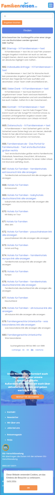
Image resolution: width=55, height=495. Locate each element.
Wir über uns (13, 422)
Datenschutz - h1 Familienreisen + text (28, 125)
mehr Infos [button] (11, 481)
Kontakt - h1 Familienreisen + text (26, 107)
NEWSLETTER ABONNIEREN (27, 396)
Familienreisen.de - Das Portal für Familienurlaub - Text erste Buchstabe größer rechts (23, 147)
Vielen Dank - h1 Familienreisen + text (28, 88)
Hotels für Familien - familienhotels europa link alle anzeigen (24, 257)
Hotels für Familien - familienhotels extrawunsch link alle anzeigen (24, 170)
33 (27, 349)
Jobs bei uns (13, 428)
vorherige (16, 349)
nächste (39, 349)
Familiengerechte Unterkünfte (24, 334)
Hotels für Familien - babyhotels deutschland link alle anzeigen (22, 196)
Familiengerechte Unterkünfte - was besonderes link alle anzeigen (25, 323)
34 (32, 349)
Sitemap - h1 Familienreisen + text (26, 48)
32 (23, 349)
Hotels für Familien (17, 185)
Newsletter (12, 417)
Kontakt (11, 412)
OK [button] (28, 488)
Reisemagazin (14, 434)
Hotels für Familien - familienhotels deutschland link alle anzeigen (24, 283)
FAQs (9, 440)
